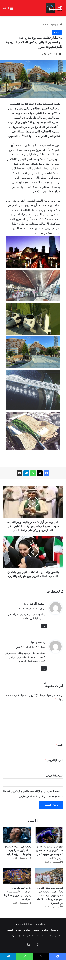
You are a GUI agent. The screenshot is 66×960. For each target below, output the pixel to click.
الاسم (59, 745)
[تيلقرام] (26, 473)
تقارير (18, 929)
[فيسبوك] (46, 473)
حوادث (27, 929)
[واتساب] (33, 473)
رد (44, 625)
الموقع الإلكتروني (54, 775)
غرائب (30, 935)
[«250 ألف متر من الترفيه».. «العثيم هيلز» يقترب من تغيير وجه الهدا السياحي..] (17, 876)
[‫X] (40, 473)
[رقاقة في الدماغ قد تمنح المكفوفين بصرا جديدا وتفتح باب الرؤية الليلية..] (17, 835)
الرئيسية (55, 24)
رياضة (50, 935)
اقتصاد (46, 24)
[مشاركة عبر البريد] (19, 473)
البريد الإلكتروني (54, 760)
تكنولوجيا (39, 935)
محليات (45, 929)
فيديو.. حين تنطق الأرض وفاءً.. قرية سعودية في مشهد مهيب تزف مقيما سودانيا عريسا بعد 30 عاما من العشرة (49, 895)
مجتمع (36, 929)
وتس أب (9, 935)
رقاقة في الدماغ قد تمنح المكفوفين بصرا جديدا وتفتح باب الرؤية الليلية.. (18, 850)
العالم (58, 935)
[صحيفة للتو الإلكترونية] (54, 8)
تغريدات (20, 935)
